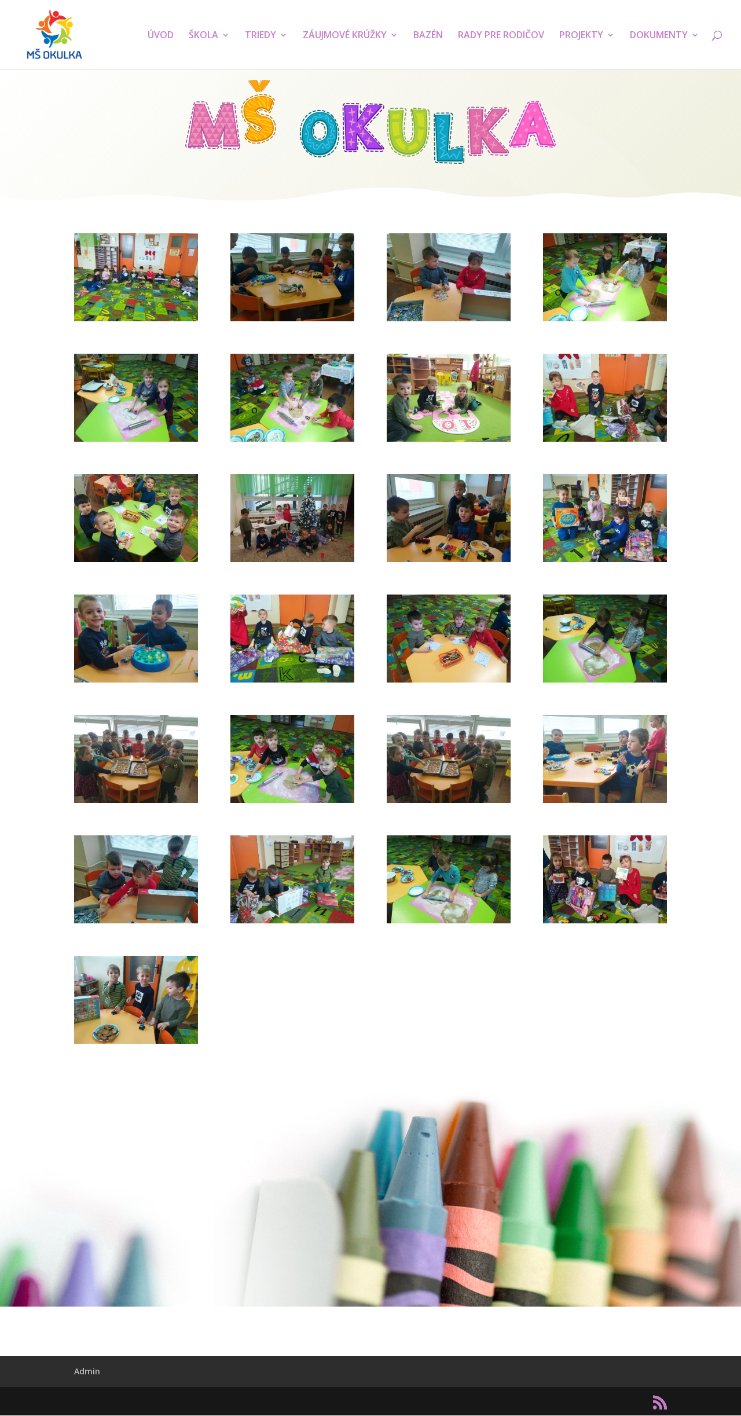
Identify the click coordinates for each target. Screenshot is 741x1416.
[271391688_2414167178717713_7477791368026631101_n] (292, 441)
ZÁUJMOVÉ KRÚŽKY (345, 36)
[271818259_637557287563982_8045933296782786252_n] (605, 561)
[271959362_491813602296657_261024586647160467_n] (136, 802)
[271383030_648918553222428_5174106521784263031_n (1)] (136, 441)
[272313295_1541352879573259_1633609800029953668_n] (136, 1043)
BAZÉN (428, 36)
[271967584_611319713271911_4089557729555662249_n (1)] (292, 802)
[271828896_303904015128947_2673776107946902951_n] (136, 682)
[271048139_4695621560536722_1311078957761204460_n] (292, 321)
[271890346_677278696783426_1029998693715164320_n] (449, 682)
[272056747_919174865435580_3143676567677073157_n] (605, 802)
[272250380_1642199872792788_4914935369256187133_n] (605, 923)
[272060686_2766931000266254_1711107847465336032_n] (136, 923)
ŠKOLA (203, 36)
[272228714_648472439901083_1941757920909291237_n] (449, 923)
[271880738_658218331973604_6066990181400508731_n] (292, 682)
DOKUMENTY (659, 36)
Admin (87, 1371)
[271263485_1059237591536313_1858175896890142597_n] (605, 321)
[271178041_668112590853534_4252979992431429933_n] (449, 321)
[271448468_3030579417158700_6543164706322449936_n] (449, 441)
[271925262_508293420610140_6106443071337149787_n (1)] (605, 682)
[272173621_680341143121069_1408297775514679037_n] (292, 923)
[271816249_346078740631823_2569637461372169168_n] (449, 561)
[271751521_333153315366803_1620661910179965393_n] (605, 441)
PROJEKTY (581, 36)
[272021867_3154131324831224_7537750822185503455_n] (449, 802)
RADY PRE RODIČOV (501, 36)
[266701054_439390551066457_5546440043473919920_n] (136, 321)
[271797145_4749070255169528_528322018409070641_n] (292, 561)
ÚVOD (161, 36)
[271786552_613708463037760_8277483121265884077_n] (136, 561)
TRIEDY (260, 36)
